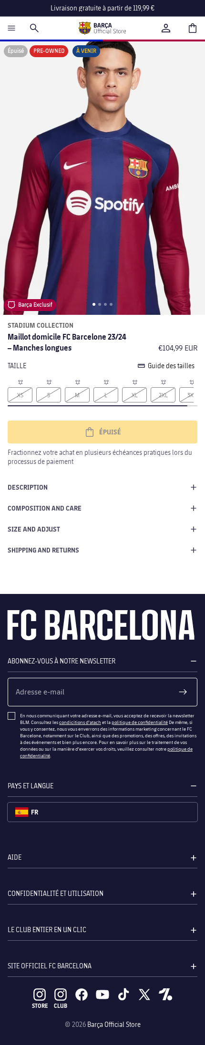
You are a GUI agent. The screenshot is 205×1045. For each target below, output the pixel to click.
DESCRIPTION (28, 487)
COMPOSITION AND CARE (45, 508)
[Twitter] (144, 994)
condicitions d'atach (80, 722)
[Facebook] (81, 994)
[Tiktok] (123, 994)
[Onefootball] (165, 994)
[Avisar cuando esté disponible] (20, 381)
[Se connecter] (166, 28)
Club (60, 1005)
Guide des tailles (171, 366)
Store (40, 1005)
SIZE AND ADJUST (34, 529)
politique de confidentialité (140, 722)
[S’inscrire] (183, 692)
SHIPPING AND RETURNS (43, 550)
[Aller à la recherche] (34, 28)
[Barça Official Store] (102, 28)
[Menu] (11, 28)
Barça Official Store (114, 1024)
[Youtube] (102, 994)
